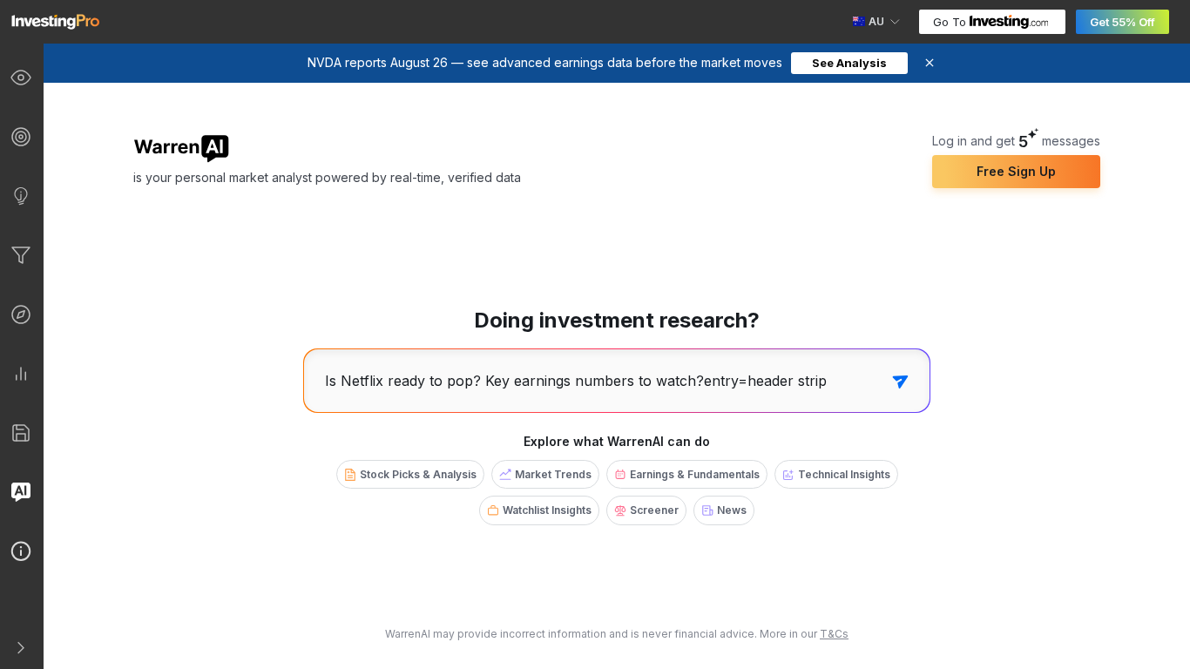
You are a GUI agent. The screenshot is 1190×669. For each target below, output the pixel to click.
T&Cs (834, 633)
